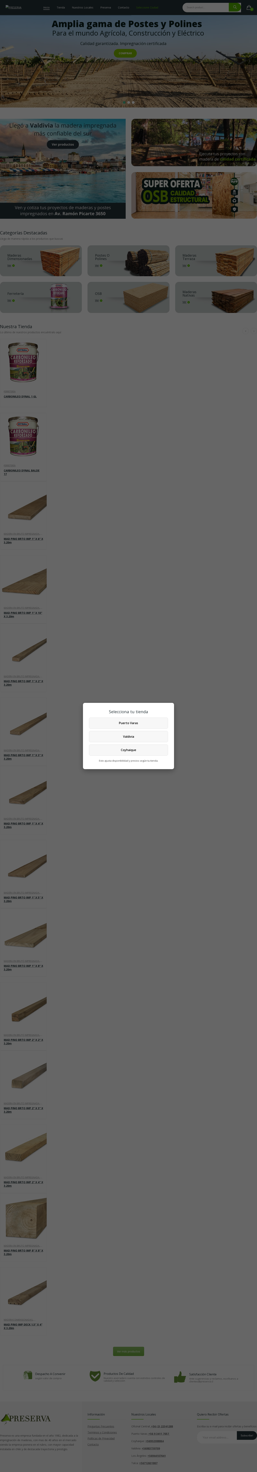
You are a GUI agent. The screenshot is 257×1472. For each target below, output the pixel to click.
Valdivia (128, 736)
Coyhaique (128, 750)
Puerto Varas (128, 723)
